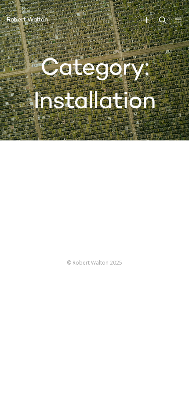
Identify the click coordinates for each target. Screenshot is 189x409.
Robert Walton (27, 20)
